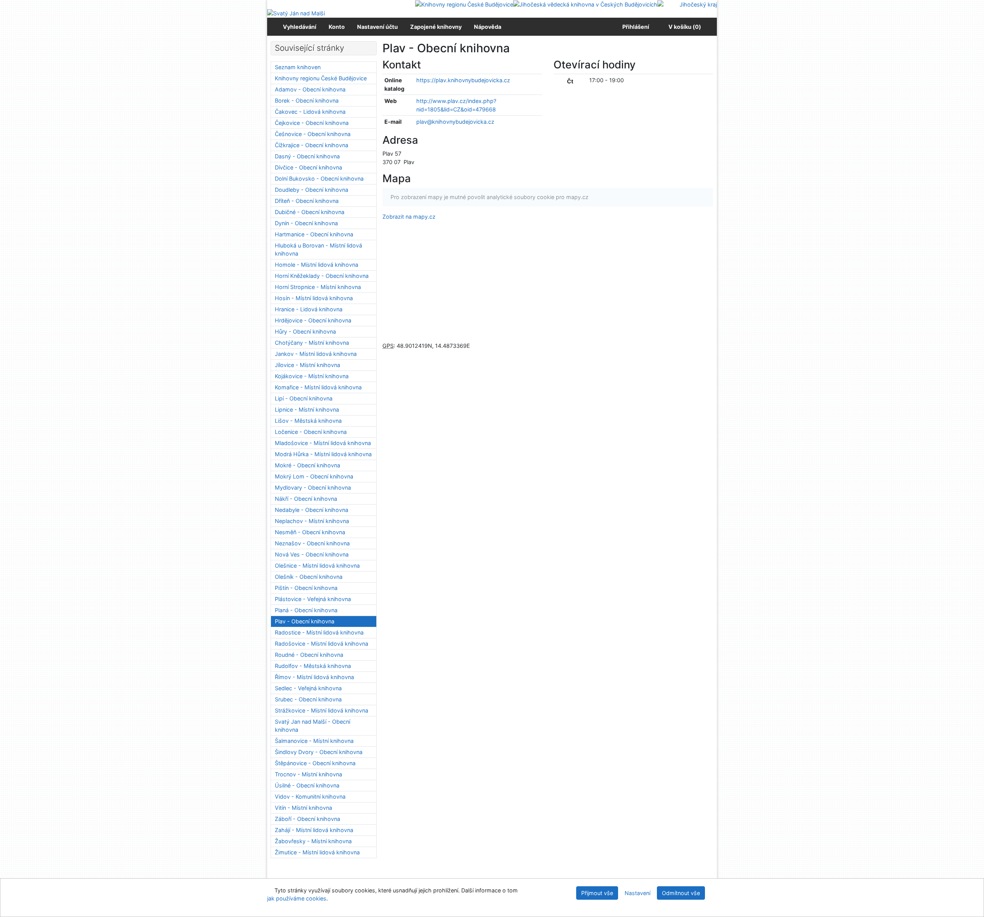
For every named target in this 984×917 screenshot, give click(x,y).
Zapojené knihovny (436, 26)
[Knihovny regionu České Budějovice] (464, 4)
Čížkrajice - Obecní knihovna (311, 145)
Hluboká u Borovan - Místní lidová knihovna (318, 249)
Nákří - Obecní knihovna (306, 498)
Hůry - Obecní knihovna (305, 331)
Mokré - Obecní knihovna (307, 465)
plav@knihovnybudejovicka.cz (455, 121)
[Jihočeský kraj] (687, 4)
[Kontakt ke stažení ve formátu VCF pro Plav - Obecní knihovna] (430, 64)
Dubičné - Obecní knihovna (309, 212)
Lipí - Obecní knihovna (303, 398)
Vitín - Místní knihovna (303, 807)
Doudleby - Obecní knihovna (311, 189)
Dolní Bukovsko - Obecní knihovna (319, 178)
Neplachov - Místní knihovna (312, 521)
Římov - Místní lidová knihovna (314, 677)
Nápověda (487, 26)
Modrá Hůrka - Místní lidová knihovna (323, 454)
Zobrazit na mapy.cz (408, 216)
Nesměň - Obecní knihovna (310, 532)
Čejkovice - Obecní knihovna (312, 123)
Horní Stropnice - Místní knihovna (318, 287)
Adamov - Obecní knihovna (310, 89)
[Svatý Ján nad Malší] (296, 13)
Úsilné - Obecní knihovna (307, 785)
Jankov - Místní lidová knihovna (316, 354)
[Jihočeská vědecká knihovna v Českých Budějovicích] (585, 4)
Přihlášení (634, 26)
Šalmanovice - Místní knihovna (314, 741)
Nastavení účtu (377, 26)
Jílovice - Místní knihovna (307, 365)
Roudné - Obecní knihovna (309, 654)
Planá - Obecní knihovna (306, 610)
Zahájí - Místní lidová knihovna (314, 830)
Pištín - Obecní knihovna (306, 588)
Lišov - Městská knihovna (308, 420)
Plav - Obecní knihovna (304, 621)
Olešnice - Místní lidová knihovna (317, 565)
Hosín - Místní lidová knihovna (314, 298)
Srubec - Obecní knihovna (308, 699)
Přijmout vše (597, 893)
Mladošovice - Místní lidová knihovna (323, 443)
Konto (337, 26)
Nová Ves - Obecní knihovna (312, 554)
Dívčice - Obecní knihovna (308, 167)
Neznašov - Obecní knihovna (312, 543)
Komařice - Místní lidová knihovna (318, 387)
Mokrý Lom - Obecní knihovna (314, 476)
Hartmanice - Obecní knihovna (314, 234)
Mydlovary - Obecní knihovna (313, 487)
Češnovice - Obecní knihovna (313, 134)
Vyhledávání (299, 26)
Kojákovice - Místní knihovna (312, 376)
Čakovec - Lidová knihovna (310, 111)
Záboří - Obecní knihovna (307, 819)
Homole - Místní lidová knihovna (316, 264)
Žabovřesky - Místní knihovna (313, 841)
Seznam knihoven (298, 67)
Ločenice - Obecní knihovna (311, 432)
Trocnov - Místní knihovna (308, 774)
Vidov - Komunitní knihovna (310, 796)
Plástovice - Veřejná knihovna (313, 599)
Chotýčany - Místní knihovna (312, 342)
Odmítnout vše (681, 893)
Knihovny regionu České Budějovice (321, 78)
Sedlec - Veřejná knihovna (308, 688)
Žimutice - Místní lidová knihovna (317, 852)
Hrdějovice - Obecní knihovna (313, 320)
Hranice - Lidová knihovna (308, 309)
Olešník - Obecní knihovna (308, 576)
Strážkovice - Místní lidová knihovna (321, 710)
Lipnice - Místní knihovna (307, 409)
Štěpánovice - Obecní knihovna (315, 763)
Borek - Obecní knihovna (307, 100)
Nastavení (637, 893)
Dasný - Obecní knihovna (307, 156)
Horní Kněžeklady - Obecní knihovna (322, 275)
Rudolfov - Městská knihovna (313, 666)
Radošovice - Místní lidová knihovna (321, 643)
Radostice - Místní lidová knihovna (319, 632)
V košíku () (684, 26)
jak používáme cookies (296, 898)
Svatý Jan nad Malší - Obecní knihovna (312, 725)
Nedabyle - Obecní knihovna (311, 510)
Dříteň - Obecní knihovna (307, 201)
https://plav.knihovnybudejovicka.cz (463, 80)
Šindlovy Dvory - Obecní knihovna (318, 752)
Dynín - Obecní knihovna (306, 223)
